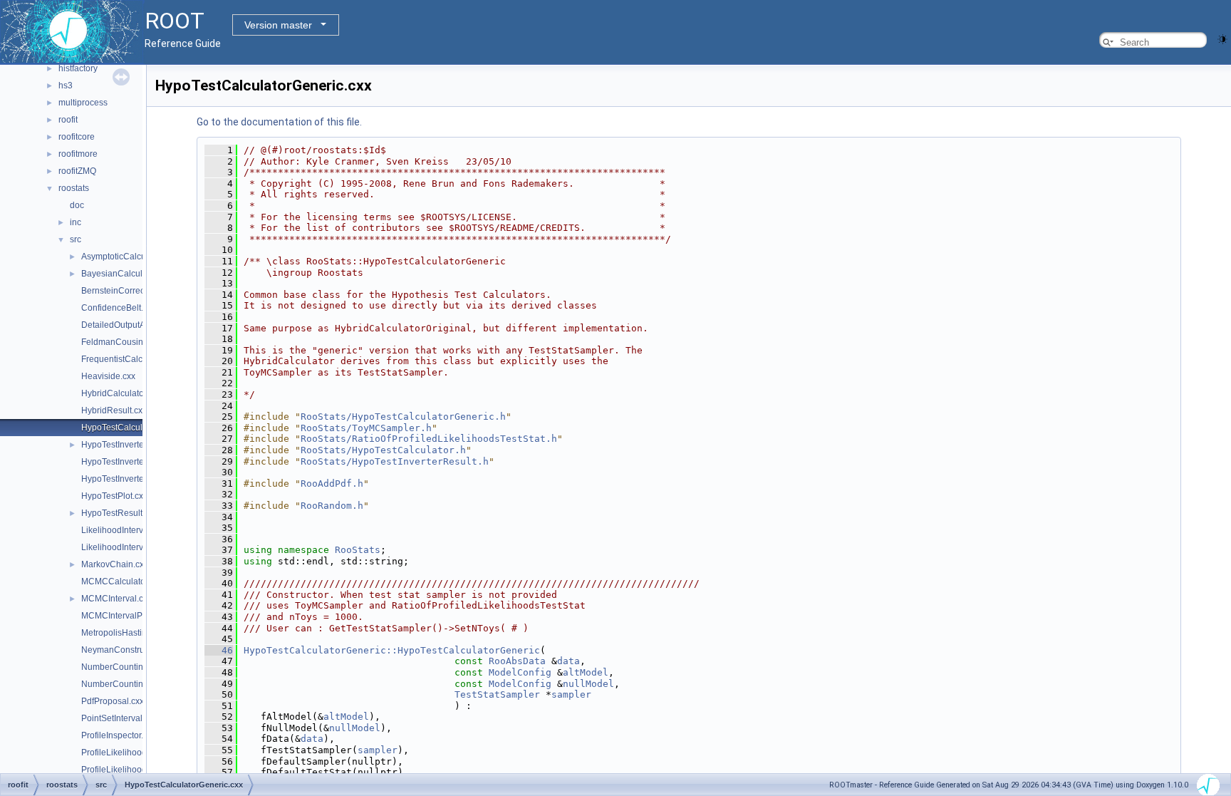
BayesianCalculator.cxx (126, 274)
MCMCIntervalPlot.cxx (124, 616)
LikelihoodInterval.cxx (123, 530)
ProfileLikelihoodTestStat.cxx (136, 770)
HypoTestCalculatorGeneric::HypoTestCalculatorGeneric (392, 650)
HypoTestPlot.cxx (114, 496)
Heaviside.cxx (108, 376)
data (568, 661)
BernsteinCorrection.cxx (127, 291)
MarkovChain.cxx (114, 564)
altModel (585, 672)
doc (77, 205)
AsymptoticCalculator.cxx (129, 257)
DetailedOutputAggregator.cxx (139, 325)
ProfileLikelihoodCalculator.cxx (141, 753)
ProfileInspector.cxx (118, 735)
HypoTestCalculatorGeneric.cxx (142, 428)
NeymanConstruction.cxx (129, 650)
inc (75, 222)
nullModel (588, 683)
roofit (68, 120)
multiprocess (83, 103)
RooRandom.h (332, 505)
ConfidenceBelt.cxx (118, 308)
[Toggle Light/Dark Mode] (1222, 38)
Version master (278, 25)
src (75, 239)
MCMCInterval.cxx (116, 599)
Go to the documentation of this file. (279, 122)
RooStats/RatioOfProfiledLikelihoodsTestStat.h (429, 438)
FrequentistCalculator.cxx (130, 359)
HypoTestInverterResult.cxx (134, 479)
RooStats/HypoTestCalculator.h (383, 450)
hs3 (65, 86)
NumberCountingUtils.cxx (130, 684)
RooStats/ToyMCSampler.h (366, 428)
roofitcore (76, 137)
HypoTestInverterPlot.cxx (129, 462)
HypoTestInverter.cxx (121, 445)
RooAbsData (517, 661)
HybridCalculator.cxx (121, 393)
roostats (73, 188)
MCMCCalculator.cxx (121, 581)
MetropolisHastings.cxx (126, 633)
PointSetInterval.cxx (119, 718)
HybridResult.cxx (114, 410)
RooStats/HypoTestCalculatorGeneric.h (403, 416)
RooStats (357, 549)
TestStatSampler (497, 694)
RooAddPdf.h (332, 483)
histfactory (78, 68)
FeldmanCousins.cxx (121, 342)
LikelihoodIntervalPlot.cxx (130, 547)
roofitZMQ (77, 171)
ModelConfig (520, 672)
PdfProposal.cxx (112, 701)
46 (218, 650)
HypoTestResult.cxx (119, 513)
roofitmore (78, 154)
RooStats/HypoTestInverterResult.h (395, 461)
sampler (571, 694)
